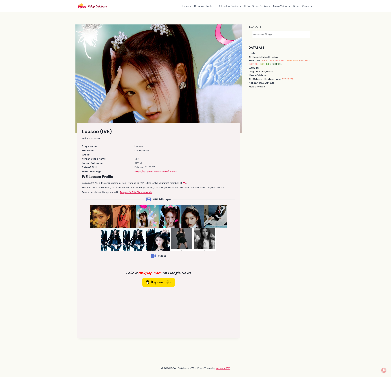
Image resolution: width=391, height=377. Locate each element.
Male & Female (257, 86)
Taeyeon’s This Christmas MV (136, 192)
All (250, 57)
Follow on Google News (158, 273)
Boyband (270, 79)
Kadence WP (223, 368)
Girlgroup (258, 79)
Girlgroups (254, 71)
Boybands (267, 71)
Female (257, 57)
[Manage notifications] (383, 370)
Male (265, 57)
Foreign (273, 57)
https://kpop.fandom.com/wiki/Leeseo (156, 171)
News (296, 6)
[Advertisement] (158, 311)
